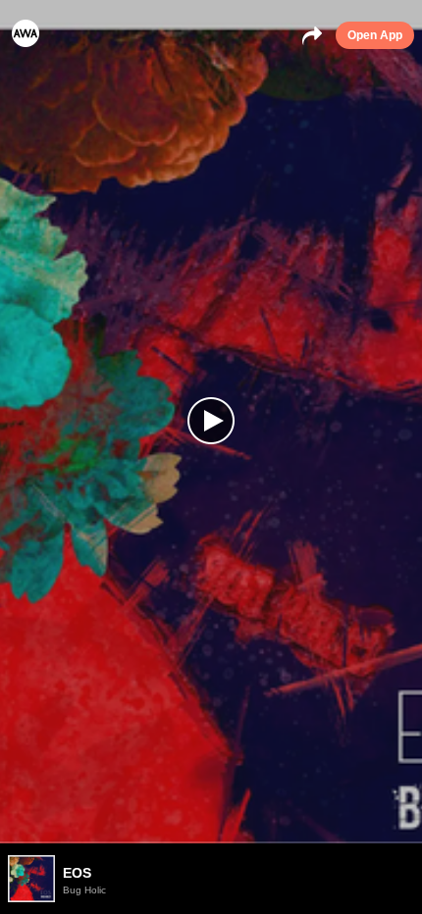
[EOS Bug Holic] (211, 842)
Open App (374, 35)
